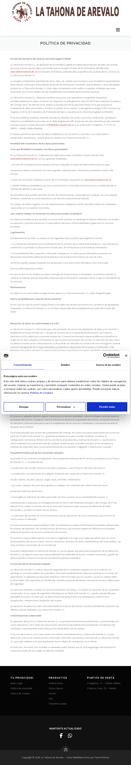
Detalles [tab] (65, 365)
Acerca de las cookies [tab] (108, 365)
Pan (51, 698)
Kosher (52, 693)
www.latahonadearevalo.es (23, 71)
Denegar (24, 406)
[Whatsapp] (70, 735)
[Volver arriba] (65, 750)
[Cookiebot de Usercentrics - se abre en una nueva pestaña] (105, 355)
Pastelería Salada (57, 703)
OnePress (78, 757)
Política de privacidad (21, 688)
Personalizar (64, 406)
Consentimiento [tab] (23, 365)
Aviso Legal (16, 683)
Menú (118, 29)
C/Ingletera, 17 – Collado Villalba (103, 683)
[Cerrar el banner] (126, 356)
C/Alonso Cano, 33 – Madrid (101, 688)
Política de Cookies (20, 693)
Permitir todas (107, 406)
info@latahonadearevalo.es (60, 124)
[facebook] (61, 735)
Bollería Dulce (56, 683)
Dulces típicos (56, 688)
